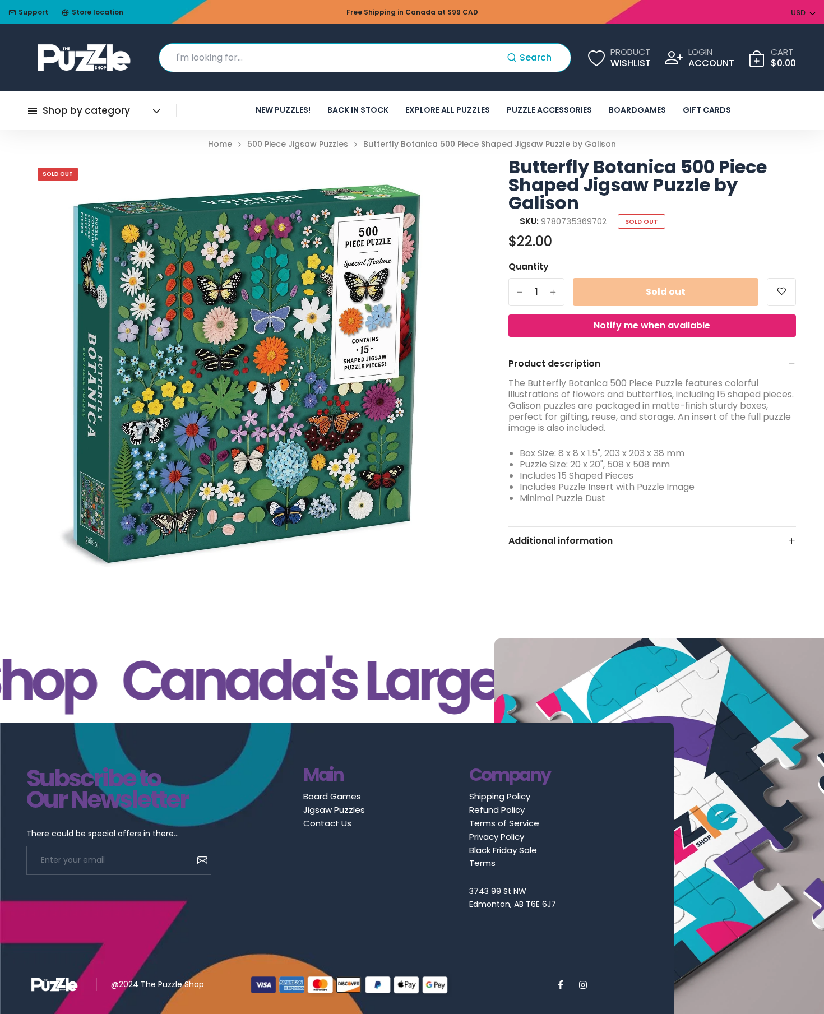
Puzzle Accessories (549, 109)
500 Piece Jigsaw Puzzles (297, 144)
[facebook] (560, 985)
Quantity (528, 266)
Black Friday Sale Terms (503, 856)
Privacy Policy (496, 836)
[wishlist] (781, 292)
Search (536, 57)
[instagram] (583, 985)
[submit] (198, 860)
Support (33, 12)
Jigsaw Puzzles (334, 810)
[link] (435, 180)
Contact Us (327, 823)
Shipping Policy (499, 796)
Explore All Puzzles (447, 109)
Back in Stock (357, 109)
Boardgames (637, 109)
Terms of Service (504, 823)
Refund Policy (497, 810)
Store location (97, 12)
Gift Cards (707, 109)
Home (220, 144)
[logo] (84, 57)
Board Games (332, 796)
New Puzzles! (283, 109)
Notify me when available (652, 325)
